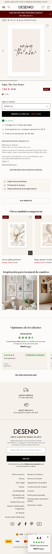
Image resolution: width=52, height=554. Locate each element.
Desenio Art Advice (35, 477)
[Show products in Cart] (48, 7)
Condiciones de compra (37, 489)
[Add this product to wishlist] (47, 28)
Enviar (26, 461)
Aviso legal (20, 485)
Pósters (13, 23)
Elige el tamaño (8, 104)
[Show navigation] (3, 7)
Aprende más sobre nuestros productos (26, 172)
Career (22, 489)
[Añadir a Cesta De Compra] (30, 255)
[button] (39, 543)
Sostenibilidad (19, 493)
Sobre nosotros (18, 477)
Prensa (22, 481)
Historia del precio (9, 167)
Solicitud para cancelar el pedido (37, 502)
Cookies (30, 493)
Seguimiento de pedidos (37, 485)
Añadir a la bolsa (26, 116)
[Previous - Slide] (3, 53)
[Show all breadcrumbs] (4, 22)
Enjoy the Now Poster (27, 23)
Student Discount (17, 504)
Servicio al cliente (34, 481)
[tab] (8, 82)
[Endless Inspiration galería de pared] (19, 295)
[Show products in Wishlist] (43, 7)
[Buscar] (9, 7)
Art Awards (20, 515)
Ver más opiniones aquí (26, 377)
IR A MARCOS (26, 203)
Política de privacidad (32, 466)
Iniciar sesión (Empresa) (15, 519)
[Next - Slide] (49, 53)
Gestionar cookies (34, 507)
